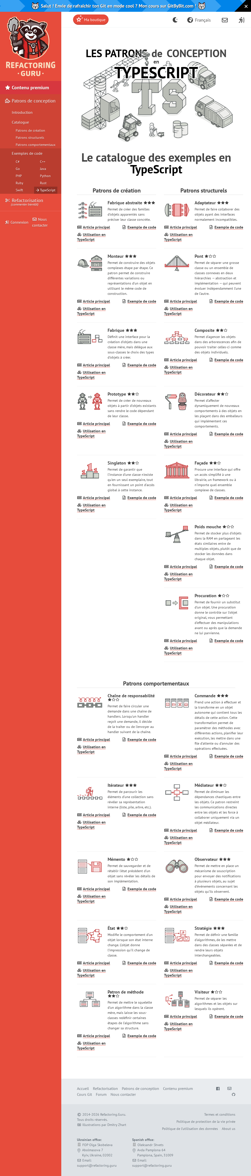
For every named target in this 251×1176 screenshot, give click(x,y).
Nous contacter (40, 222)
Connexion (19, 222)
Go (18, 169)
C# (18, 161)
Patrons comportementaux (35, 144)
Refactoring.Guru (112, 1114)
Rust (43, 183)
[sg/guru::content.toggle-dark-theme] (175, 19)
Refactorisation (27, 202)
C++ (42, 161)
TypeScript (47, 190)
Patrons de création (30, 130)
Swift (19, 190)
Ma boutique (94, 19)
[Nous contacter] (224, 19)
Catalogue (20, 122)
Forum (101, 1094)
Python (45, 176)
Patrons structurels (30, 137)
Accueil (83, 1088)
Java (43, 169)
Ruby (19, 183)
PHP (19, 176)
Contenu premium (30, 87)
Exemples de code (27, 153)
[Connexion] (242, 19)
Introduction (22, 112)
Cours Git (84, 1094)
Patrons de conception (140, 1088)
